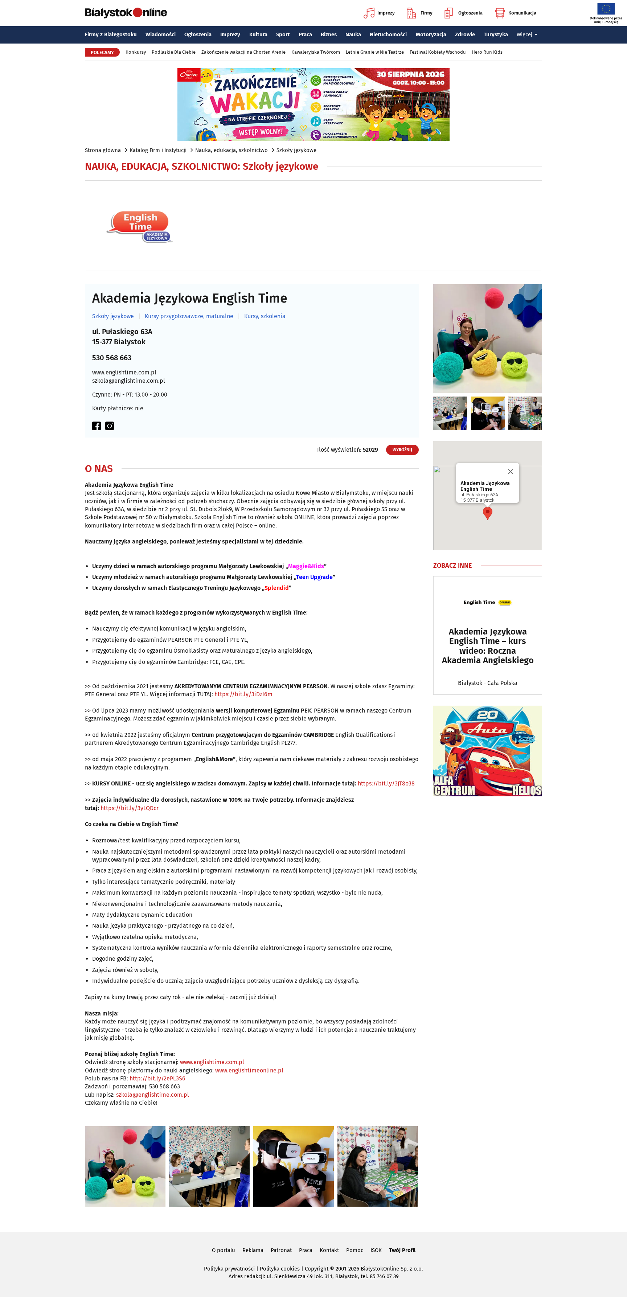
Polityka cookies (280, 1268)
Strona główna (103, 150)
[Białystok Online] (126, 13)
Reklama (252, 1250)
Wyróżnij (402, 449)
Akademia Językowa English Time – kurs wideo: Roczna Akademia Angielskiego (488, 646)
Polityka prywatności (229, 1268)
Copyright (316, 1268)
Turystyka (496, 34)
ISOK (376, 1250)
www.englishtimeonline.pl (249, 1070)
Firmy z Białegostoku (111, 34)
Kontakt (329, 1250)
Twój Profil (402, 1250)
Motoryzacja (431, 34)
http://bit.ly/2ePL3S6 (157, 1078)
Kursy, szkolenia (265, 316)
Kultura (258, 34)
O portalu (223, 1250)
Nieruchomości (388, 34)
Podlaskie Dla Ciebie (174, 52)
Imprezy (386, 13)
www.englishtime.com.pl (124, 372)
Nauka (353, 34)
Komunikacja (522, 13)
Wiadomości (161, 34)
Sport (283, 34)
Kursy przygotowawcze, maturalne (189, 316)
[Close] (510, 471)
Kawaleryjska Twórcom (315, 52)
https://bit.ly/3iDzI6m (243, 694)
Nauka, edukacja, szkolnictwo (231, 150)
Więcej (524, 34)
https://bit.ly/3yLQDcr (130, 808)
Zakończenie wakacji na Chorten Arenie (243, 52)
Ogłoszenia (470, 13)
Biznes (329, 34)
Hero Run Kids (487, 52)
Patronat (281, 1250)
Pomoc (354, 1250)
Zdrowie (465, 34)
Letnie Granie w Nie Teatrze (375, 52)
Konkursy (136, 52)
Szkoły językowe (296, 150)
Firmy (427, 13)
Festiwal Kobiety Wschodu (438, 52)
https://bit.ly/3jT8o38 (386, 783)
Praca (305, 34)
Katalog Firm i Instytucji (158, 150)
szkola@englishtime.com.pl (128, 380)
